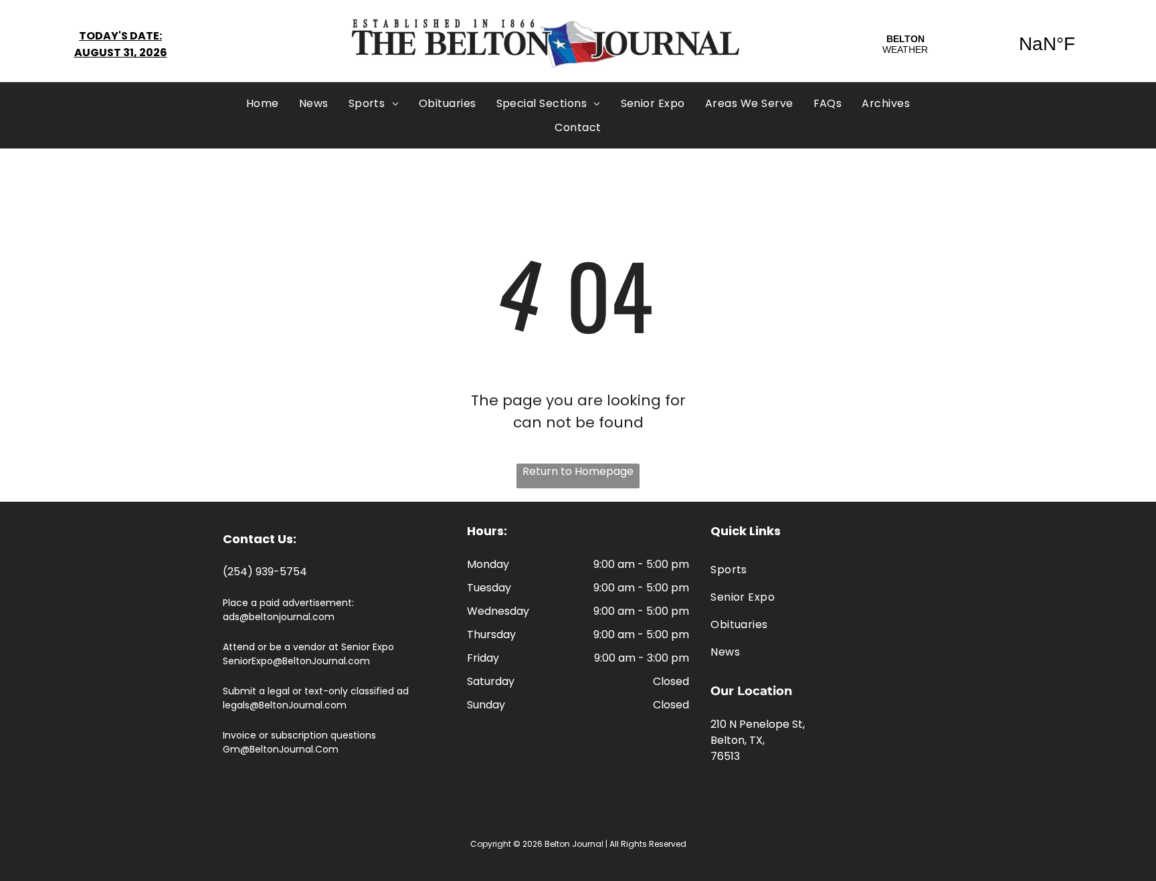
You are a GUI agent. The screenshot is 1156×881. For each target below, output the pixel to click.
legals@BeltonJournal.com (285, 705)
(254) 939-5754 (265, 571)
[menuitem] (262, 103)
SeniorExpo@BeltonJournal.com (296, 661)
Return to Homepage (578, 471)
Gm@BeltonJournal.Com (281, 749)
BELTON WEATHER (976, 44)
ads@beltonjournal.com (278, 616)
